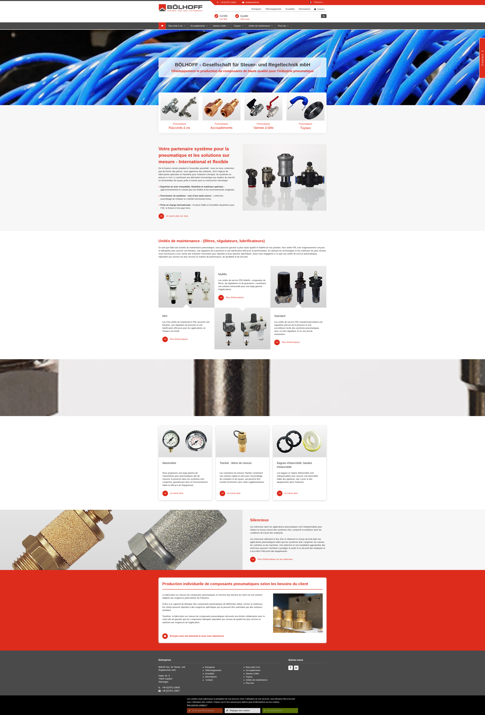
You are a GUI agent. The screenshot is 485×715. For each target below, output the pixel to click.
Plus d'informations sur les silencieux (275, 559)
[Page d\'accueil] (162, 25)
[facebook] (290, 668)
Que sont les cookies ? (197, 705)
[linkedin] (296, 668)
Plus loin (282, 26)
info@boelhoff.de (252, 2)
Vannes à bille (219, 26)
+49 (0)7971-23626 (228, 2)
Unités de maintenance (259, 26)
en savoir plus (176, 493)
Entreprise (256, 9)
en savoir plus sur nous (177, 216)
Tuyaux (237, 26)
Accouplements (197, 26)
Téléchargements (273, 9)
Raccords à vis (175, 26)
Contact (320, 9)
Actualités (290, 9)
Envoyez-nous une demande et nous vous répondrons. (197, 636)
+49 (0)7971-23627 (171, 691)
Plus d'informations (179, 339)
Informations (304, 9)
